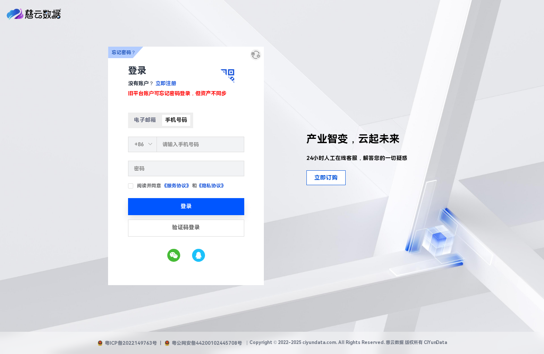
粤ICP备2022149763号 (131, 343)
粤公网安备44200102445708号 (207, 343)
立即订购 (326, 177)
